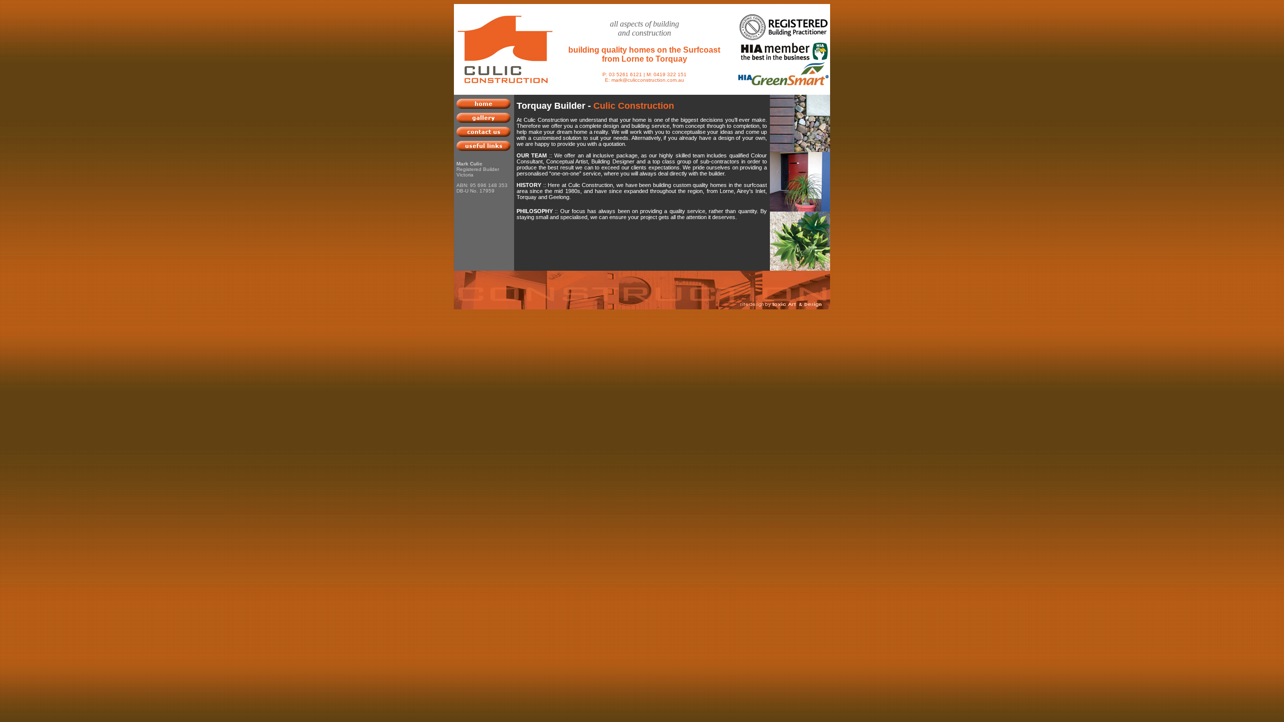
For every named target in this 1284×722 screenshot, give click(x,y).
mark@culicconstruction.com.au (647, 80)
